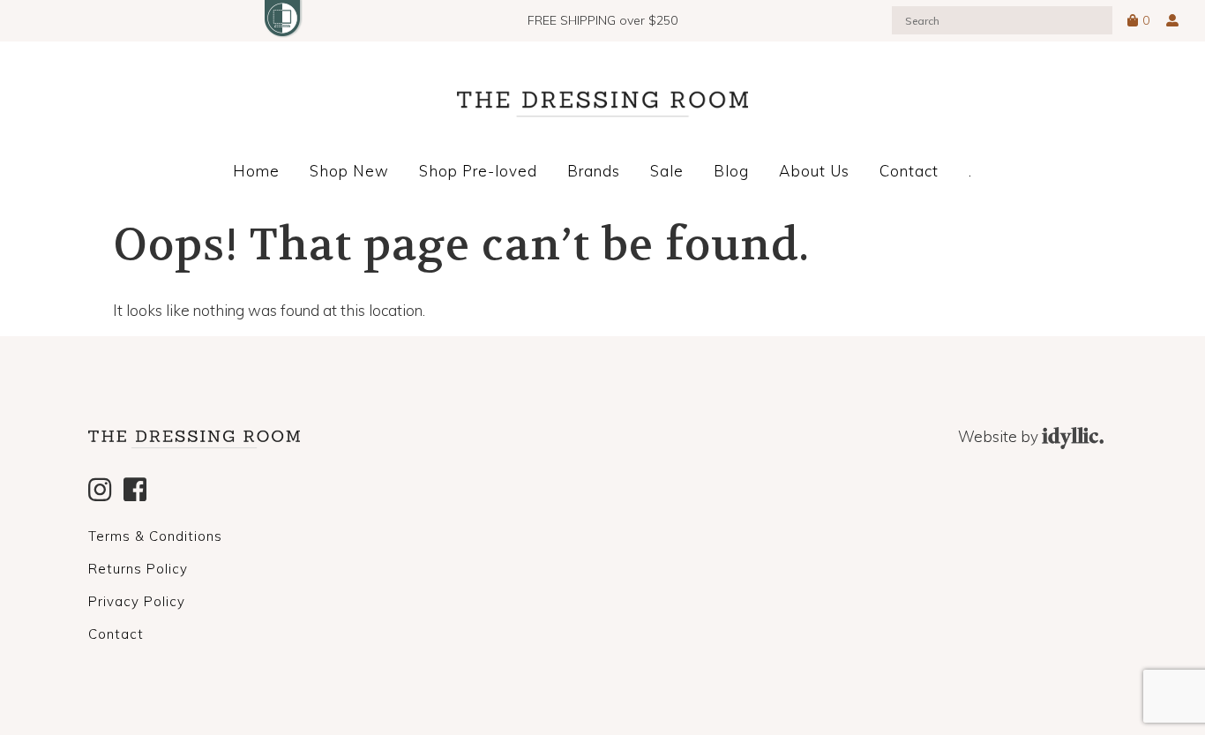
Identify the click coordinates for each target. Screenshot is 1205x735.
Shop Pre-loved (478, 170)
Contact (909, 170)
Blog (731, 170)
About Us (814, 170)
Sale (667, 170)
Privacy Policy (136, 601)
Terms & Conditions (155, 536)
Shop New (349, 170)
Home (256, 170)
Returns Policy (138, 568)
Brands (593, 170)
